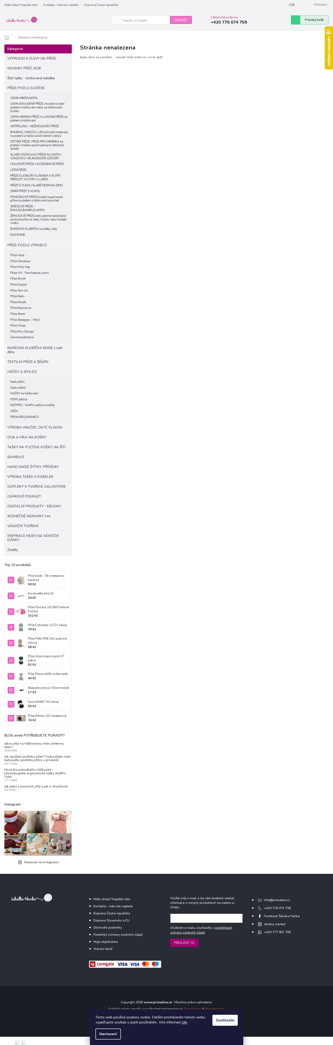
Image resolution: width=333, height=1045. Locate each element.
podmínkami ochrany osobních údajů (201, 930)
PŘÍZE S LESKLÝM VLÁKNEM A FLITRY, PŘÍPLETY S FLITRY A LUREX (35, 178)
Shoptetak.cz (214, 1009)
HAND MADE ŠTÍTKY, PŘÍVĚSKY (33, 467)
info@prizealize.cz (277, 900)
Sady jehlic (17, 382)
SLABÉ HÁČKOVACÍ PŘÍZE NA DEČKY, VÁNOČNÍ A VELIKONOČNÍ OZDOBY (35, 156)
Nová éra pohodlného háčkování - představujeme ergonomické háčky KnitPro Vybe (35, 773)
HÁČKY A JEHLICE (22, 371)
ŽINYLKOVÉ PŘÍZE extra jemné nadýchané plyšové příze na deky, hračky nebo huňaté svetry (38, 219)
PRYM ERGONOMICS (24, 417)
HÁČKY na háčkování (24, 393)
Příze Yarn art (19, 291)
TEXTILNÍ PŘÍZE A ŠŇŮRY (28, 362)
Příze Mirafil (18, 302)
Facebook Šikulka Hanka (282, 916)
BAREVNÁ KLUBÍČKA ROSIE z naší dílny (34, 350)
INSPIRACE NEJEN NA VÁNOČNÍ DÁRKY (33, 538)
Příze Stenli (17, 314)
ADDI (14, 411)
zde (184, 1022)
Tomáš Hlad (192, 1009)
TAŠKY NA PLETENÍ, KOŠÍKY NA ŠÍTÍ (36, 447)
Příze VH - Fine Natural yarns (29, 273)
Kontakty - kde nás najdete (60, 5)
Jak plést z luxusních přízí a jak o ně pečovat (36, 786)
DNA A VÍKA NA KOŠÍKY (26, 437)
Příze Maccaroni (20, 308)
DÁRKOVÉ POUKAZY (24, 496)
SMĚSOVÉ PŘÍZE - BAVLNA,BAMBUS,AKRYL (27, 208)
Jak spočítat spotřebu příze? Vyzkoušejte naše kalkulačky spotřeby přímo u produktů (37, 758)
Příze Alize (17, 255)
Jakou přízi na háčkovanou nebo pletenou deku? (34, 745)
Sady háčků (17, 388)
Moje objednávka (105, 942)
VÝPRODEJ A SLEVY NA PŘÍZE (31, 58)
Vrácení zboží (102, 949)
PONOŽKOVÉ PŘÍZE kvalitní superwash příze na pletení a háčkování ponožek (36, 199)
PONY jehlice (18, 399)
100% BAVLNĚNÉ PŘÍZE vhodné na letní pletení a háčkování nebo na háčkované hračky (37, 107)
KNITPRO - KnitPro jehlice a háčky (32, 405)
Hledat (181, 20)
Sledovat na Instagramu (41, 862)
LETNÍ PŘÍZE (18, 170)
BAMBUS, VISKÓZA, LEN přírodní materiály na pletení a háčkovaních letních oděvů (39, 134)
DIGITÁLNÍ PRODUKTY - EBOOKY (34, 506)
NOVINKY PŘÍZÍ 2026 (24, 68)
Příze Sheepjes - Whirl (25, 320)
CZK (291, 5)
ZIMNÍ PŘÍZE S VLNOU (25, 191)
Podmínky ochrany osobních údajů (118, 934)
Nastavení (108, 1034)
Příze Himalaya (20, 261)
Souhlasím (225, 1020)
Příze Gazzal (18, 285)
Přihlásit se (184, 943)
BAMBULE (15, 457)
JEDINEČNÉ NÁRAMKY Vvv (29, 516)
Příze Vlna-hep (20, 267)
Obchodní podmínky (107, 927)
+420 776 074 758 (277, 908)
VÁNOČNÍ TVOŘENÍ (22, 526)
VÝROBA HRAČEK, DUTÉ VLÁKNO (34, 427)
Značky (12, 549)
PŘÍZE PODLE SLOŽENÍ (25, 88)
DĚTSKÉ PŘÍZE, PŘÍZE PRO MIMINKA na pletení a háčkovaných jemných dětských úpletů (37, 145)
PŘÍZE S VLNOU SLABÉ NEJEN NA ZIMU (36, 185)
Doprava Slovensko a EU (111, 920)
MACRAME (17, 235)
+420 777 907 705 (277, 932)
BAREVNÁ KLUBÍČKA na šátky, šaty (33, 229)
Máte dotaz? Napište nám (21, 5)
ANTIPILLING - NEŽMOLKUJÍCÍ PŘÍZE (34, 126)
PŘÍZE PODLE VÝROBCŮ (27, 245)
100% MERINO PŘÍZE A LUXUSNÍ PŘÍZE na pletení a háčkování (39, 119)
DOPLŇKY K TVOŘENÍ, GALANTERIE (36, 486)
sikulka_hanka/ (274, 924)
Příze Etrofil (18, 279)
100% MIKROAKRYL (24, 98)
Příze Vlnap (18, 326)
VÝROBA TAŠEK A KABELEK (30, 476)
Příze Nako (17, 296)
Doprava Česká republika (101, 5)
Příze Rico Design (22, 332)
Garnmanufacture (21, 337)
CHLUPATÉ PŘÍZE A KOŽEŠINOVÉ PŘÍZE (37, 164)
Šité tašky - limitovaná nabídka (31, 78)
